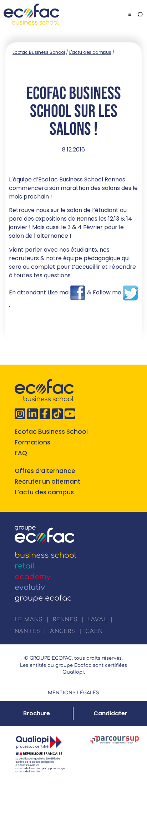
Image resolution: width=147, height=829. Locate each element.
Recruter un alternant (47, 481)
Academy (33, 576)
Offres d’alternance (45, 471)
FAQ (21, 453)
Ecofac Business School (38, 52)
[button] (129, 14)
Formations (32, 442)
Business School (45, 555)
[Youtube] (70, 413)
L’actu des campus (44, 492)
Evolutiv (30, 587)
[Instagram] (20, 413)
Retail (25, 566)
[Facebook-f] (45, 413)
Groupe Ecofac (43, 598)
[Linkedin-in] (32, 413)
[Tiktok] (57, 413)
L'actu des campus (90, 52)
